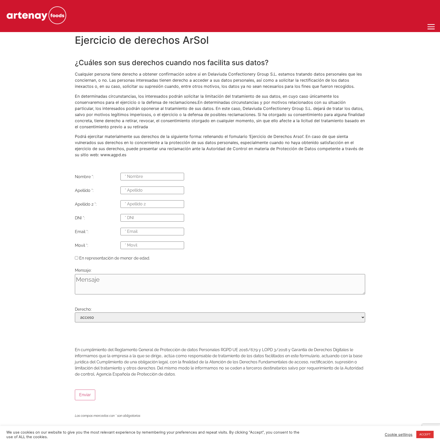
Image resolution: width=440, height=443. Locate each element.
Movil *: (81, 246)
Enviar (85, 394)
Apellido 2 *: (86, 204)
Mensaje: (83, 270)
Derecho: (83, 309)
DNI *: (80, 218)
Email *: (81, 232)
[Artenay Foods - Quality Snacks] (36, 16)
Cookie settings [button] (399, 434)
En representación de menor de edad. (114, 258)
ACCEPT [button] (425, 434)
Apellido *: (84, 191)
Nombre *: (84, 177)
